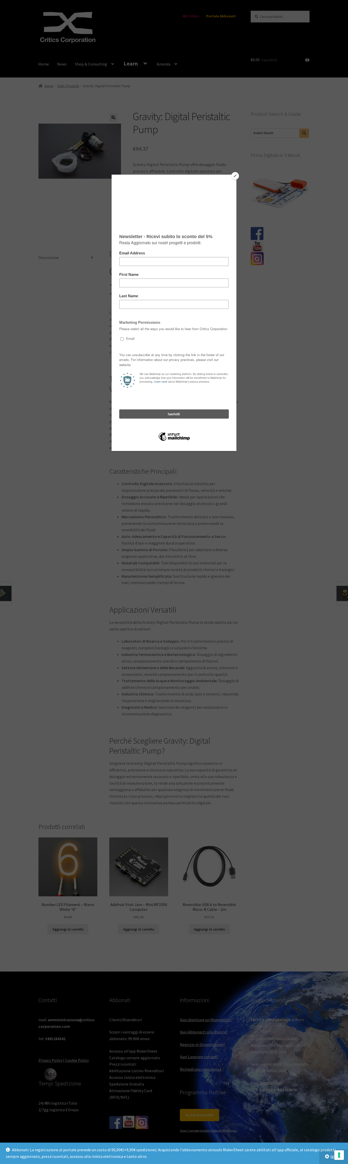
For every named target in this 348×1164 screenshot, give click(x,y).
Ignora (336, 1156)
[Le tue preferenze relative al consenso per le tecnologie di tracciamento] (339, 1155)
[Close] (235, 176)
